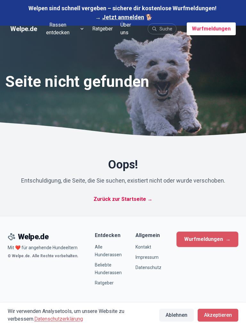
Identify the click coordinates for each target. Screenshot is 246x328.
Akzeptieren (218, 315)
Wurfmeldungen (211, 29)
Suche (166, 28)
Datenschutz (148, 267)
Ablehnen (176, 315)
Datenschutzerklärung (58, 319)
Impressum (147, 257)
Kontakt (143, 247)
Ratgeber (102, 29)
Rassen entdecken (58, 29)
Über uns (125, 29)
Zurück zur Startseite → (123, 199)
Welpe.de (23, 29)
